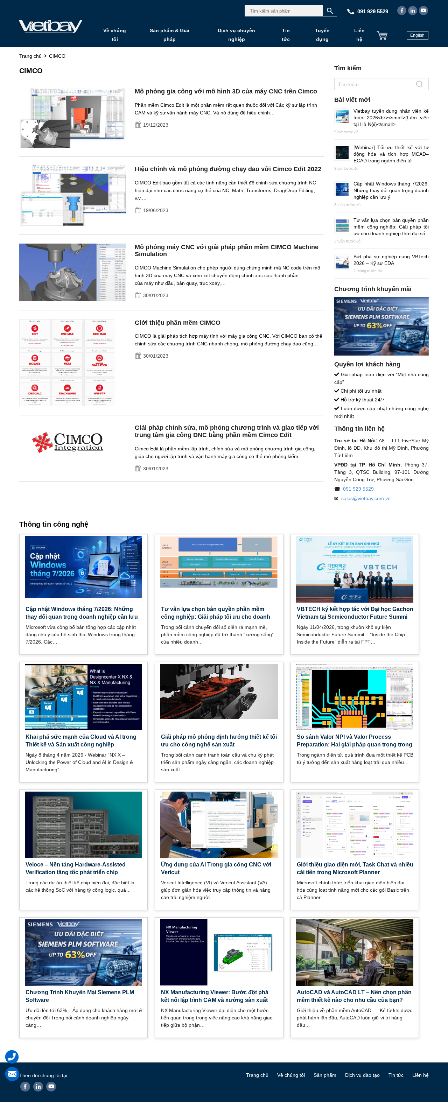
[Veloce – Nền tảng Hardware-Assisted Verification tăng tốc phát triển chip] (83, 824)
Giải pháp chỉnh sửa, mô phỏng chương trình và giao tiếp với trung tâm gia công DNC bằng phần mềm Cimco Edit (227, 431)
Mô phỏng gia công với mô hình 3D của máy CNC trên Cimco (226, 91)
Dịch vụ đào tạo (362, 1075)
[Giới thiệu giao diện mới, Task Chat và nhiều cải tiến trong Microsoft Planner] (354, 824)
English (417, 35)
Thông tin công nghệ (53, 524)
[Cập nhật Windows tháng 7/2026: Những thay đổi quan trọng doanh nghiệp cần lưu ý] (83, 566)
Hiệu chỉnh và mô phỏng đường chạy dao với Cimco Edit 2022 (228, 169)
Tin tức (286, 35)
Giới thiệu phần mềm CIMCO (177, 322)
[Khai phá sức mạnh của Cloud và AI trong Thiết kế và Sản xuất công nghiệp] (83, 696)
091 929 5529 (358, 489)
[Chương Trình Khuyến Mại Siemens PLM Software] (83, 955)
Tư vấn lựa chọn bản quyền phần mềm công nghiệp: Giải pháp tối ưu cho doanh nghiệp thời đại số (391, 226)
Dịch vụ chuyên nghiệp (236, 35)
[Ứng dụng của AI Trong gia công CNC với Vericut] (219, 824)
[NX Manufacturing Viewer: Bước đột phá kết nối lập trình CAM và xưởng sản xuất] (219, 952)
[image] (72, 117)
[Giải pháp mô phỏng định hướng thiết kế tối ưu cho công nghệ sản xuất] (219, 691)
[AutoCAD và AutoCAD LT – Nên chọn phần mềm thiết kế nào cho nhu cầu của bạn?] (354, 953)
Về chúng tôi (114, 35)
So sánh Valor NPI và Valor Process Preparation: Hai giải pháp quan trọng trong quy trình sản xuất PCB (354, 744)
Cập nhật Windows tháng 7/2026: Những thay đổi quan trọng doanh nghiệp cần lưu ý (391, 190)
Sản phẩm (325, 1075)
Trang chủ (257, 1075)
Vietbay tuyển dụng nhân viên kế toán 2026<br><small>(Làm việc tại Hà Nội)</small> (391, 117)
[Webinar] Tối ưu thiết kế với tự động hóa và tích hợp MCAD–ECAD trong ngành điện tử (391, 154)
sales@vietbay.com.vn (366, 498)
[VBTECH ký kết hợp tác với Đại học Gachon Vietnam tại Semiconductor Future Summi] (354, 572)
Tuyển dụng (322, 35)
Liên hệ (359, 35)
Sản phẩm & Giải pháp (169, 35)
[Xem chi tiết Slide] (381, 326)
